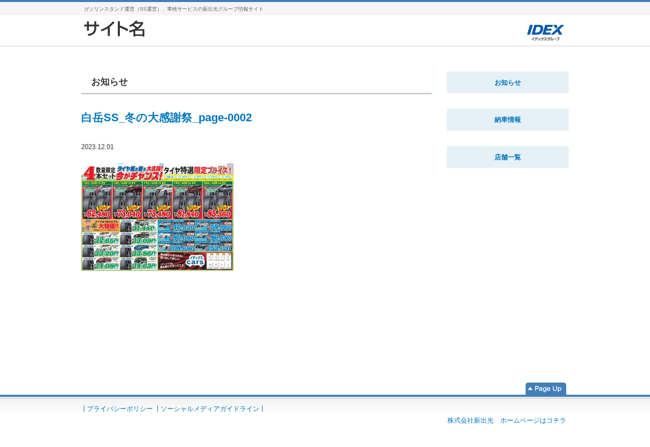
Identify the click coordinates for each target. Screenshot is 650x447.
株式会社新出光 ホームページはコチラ (506, 420)
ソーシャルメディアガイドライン (209, 408)
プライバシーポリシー (120, 408)
